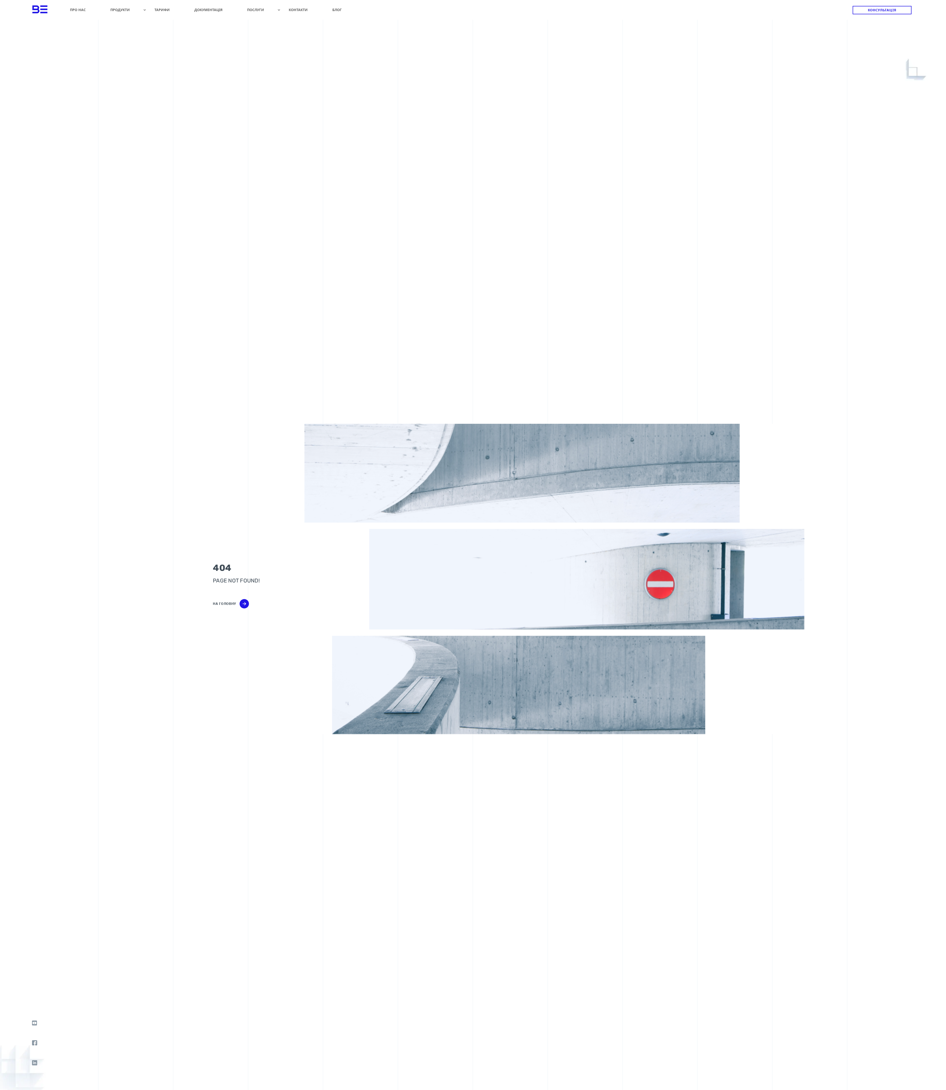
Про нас (78, 9)
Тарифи (162, 9)
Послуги (255, 9)
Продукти (120, 9)
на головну (224, 603)
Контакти (298, 9)
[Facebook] (34, 1042)
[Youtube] (34, 1023)
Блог (337, 9)
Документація (208, 9)
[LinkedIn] (34, 1062)
